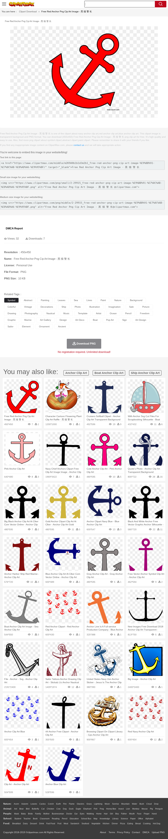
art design (140, 320)
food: (6, 823)
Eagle (78, 809)
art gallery (45, 320)
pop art (110, 320)
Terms (112, 832)
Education (74, 819)
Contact (136, 832)
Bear (21, 809)
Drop (156, 804)
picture (145, 306)
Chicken (50, 809)
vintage (28, 306)
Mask (16, 814)
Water (134, 804)
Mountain (125, 804)
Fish (95, 809)
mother (46, 814)
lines (89, 300)
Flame (71, 804)
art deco (79, 320)
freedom (144, 313)
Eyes (82, 814)
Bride (30, 814)
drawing (12, 313)
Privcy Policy (123, 832)
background (136, 300)
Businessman (58, 814)
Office (140, 819)
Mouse (145, 809)
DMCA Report (14, 228)
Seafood (85, 823)
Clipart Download (28, 11)
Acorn (16, 804)
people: (7, 813)
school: (7, 818)
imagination (114, 306)
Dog (65, 809)
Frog (102, 809)
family (38, 814)
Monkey (135, 809)
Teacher (27, 819)
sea (76, 300)
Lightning (98, 804)
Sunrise (115, 804)
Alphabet (149, 819)
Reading (56, 819)
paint (103, 300)
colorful (12, 306)
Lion (128, 809)
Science (124, 819)
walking (90, 814)
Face (139, 814)
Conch (51, 804)
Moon (107, 804)
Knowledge (105, 819)
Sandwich (74, 823)
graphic (12, 320)
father (124, 814)
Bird (28, 809)
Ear (76, 814)
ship (64, 306)
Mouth (132, 814)
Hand (154, 814)
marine (28, 320)
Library (115, 819)
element (26, 326)
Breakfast (16, 823)
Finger (146, 814)
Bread (138, 823)
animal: (7, 808)
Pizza (122, 823)
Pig (151, 809)
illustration (94, 306)
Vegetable (95, 823)
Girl (111, 814)
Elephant (87, 809)
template (82, 313)
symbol (11, 300)
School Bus (86, 819)
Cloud (149, 804)
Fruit (59, 823)
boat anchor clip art (108, 373)
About (103, 832)
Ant (15, 809)
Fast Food (50, 823)
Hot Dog (156, 823)
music (66, 313)
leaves (61, 300)
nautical (50, 313)
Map (95, 819)
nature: (7, 803)
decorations (47, 306)
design (63, 320)
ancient (62, 326)
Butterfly (35, 809)
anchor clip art (76, 373)
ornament (44, 326)
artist (98, 313)
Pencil (64, 819)
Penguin (159, 809)
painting (45, 300)
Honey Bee (111, 809)
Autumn (24, 804)
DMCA (146, 832)
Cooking (147, 823)
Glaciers (80, 804)
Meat (66, 823)
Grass (89, 804)
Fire (65, 804)
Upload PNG (158, 832)
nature (117, 300)
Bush (141, 804)
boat (95, 320)
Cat (42, 809)
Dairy (25, 823)
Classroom (45, 819)
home (99, 814)
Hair (106, 814)
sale (131, 306)
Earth (58, 804)
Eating (130, 823)
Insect (121, 809)
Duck (71, 809)
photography (31, 313)
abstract (28, 300)
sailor (10, 326)
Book (35, 819)
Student (17, 819)
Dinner (115, 823)
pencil (128, 313)
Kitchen (106, 823)
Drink (41, 823)
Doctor (69, 814)
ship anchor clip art (145, 373)
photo (78, 306)
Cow (58, 809)
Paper (133, 819)
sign (124, 320)
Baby (23, 814)
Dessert (33, 823)
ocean (113, 313)
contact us (79, 145)
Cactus (42, 804)
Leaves (34, 804)
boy (117, 814)
